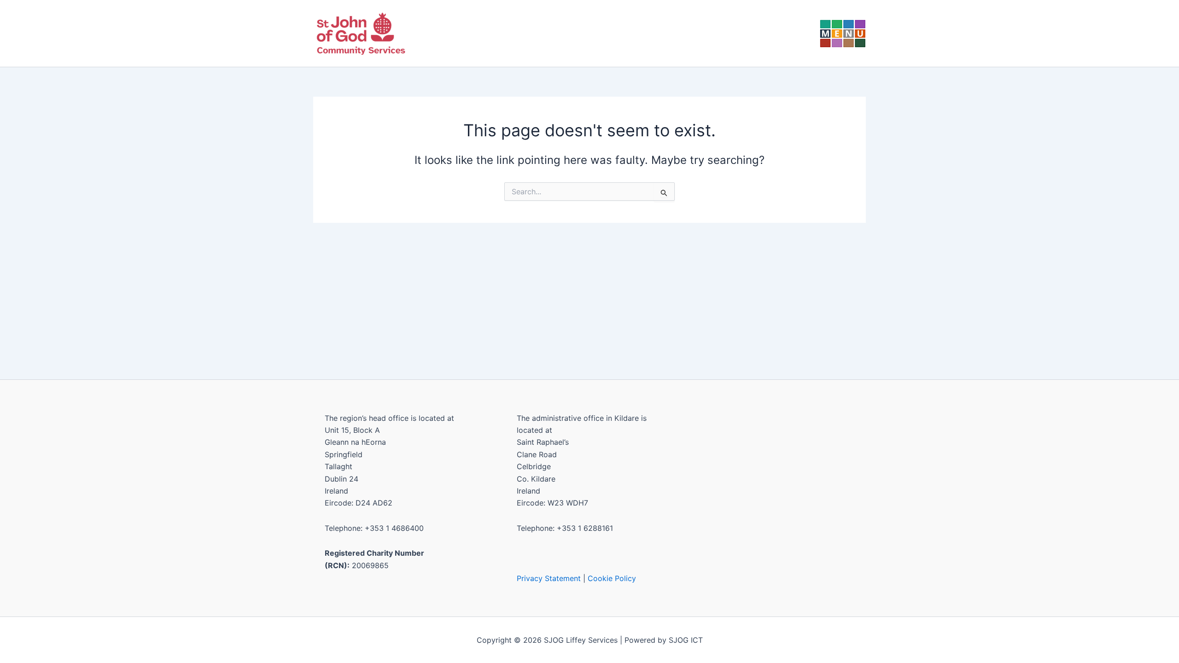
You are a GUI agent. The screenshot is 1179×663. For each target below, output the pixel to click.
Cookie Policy (612, 578)
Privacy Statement (549, 578)
